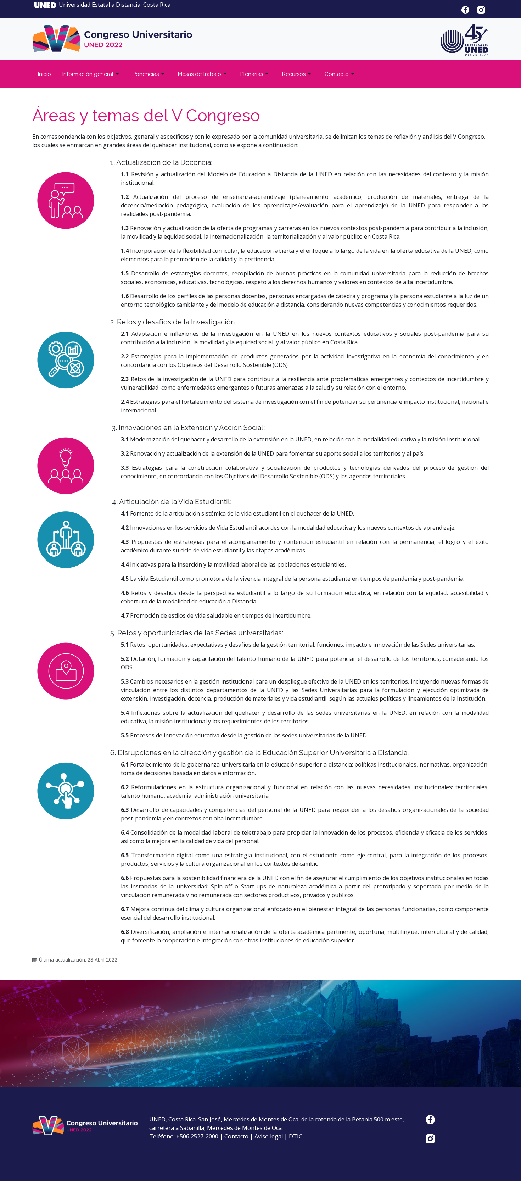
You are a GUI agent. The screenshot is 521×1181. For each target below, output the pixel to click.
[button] (92, 74)
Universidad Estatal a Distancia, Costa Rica (115, 5)
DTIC (295, 1136)
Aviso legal (268, 1136)
